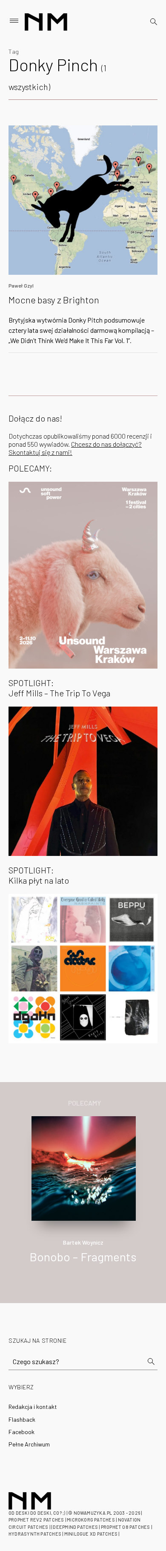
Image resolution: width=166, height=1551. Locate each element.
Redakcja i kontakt (33, 1406)
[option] (83, 1199)
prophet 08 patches (125, 1527)
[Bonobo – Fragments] (83, 1167)
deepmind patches (75, 1527)
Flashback (22, 1419)
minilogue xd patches (90, 1533)
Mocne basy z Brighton (54, 299)
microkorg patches (91, 1519)
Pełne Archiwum (29, 1444)
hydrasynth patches (35, 1533)
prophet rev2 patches (36, 1519)
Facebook (21, 1431)
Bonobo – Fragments (83, 1256)
